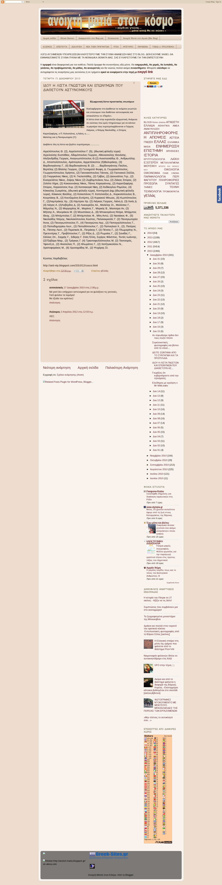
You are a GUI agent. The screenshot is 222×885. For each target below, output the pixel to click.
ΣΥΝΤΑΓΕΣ (172, 183)
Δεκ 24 (157, 290)
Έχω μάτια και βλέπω (157, 523)
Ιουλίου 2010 (157, 474)
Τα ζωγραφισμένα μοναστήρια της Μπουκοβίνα (159, 618)
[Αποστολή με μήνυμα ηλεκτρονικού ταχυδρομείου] (75, 271)
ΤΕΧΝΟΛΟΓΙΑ (152, 191)
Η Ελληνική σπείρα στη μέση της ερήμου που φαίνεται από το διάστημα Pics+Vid (166, 645)
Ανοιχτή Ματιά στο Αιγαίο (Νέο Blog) (140, 38)
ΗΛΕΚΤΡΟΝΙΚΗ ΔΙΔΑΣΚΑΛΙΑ (154, 542)
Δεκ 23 (157, 295)
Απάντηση (54, 302)
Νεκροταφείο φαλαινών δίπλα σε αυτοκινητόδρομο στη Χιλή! (160, 657)
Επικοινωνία (113, 38)
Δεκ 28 (157, 272)
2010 (150, 251)
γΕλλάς (104, 271)
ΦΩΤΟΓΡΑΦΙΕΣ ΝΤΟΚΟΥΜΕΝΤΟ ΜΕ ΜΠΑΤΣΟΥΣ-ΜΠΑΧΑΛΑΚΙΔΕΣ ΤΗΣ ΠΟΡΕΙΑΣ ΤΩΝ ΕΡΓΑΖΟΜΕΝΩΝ (161, 705)
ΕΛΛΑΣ (160, 142)
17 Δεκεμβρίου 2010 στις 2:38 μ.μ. (81, 287)
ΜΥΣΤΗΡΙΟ (128, 46)
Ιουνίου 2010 (157, 478)
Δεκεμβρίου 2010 (159, 255)
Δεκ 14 (157, 391)
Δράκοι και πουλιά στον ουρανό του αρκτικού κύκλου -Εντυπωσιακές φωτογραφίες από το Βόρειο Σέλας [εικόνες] (161, 630)
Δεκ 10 (157, 409)
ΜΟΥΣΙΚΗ (150, 166)
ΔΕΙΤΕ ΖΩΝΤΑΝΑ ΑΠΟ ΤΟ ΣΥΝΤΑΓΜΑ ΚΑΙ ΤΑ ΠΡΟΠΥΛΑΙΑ (165, 355)
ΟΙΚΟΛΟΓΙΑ (171, 169)
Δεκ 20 (157, 308)
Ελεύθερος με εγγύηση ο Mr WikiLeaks (165, 384)
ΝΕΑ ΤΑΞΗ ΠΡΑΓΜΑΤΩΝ (97, 46)
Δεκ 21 (157, 304)
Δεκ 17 (157, 322)
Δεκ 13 (157, 396)
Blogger (129, 875)
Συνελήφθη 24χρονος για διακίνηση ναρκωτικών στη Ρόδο (159, 497)
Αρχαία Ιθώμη (153, 567)
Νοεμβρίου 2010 (158, 455)
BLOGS (148, 122)
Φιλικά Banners (67, 38)
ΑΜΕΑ (176, 125)
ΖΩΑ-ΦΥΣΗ (77, 46)
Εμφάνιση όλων (173, 583)
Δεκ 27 (157, 277)
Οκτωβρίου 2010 (159, 460)
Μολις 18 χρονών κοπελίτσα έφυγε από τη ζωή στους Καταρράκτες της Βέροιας (160, 512)
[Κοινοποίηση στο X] (80, 271)
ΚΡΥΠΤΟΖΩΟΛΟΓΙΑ (154, 159)
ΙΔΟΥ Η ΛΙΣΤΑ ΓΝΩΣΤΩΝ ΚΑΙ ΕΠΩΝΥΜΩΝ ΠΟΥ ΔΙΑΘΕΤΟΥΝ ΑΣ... (165, 365)
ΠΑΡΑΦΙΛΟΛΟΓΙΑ (155, 176)
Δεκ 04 (157, 436)
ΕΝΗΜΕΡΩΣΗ (167, 146)
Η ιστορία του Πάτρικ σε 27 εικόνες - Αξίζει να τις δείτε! (158, 599)
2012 (150, 242)
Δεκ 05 (157, 432)
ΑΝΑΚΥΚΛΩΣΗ (151, 129)
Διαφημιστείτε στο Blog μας (90, 38)
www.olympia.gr (154, 507)
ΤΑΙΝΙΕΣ (148, 187)
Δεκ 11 (156, 405)
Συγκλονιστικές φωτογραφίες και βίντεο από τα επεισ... (165, 345)
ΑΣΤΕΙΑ (174, 137)
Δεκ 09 (157, 414)
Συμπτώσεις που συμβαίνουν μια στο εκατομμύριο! (161, 608)
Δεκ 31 (157, 259)
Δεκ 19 (157, 313)
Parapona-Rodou (155, 491)
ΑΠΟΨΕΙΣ (158, 137)
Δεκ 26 (157, 281)
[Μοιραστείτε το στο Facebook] (82, 271)
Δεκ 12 (157, 400)
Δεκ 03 (157, 441)
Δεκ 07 (157, 423)
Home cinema (158, 122)
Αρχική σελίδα (49, 38)
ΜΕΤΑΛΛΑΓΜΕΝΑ (170, 162)
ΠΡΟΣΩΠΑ (150, 183)
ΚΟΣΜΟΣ (47, 46)
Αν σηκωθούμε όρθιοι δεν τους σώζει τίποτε (165, 336)
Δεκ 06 (157, 427)
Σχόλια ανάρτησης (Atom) (70, 375)
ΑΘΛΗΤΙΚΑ (164, 125)
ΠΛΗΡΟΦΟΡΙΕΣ (169, 180)
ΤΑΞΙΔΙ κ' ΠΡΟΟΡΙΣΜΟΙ (163, 46)
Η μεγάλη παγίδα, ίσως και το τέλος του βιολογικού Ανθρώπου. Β (161, 573)
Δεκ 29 (157, 268)
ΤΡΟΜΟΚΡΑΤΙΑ (171, 191)
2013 (150, 237)
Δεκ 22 (157, 299)
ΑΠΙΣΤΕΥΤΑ (61, 46)
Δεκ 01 (157, 450)
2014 (150, 233)
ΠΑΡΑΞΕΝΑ (143, 46)
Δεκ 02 (157, 445)
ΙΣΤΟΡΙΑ (151, 155)
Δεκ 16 (157, 326)
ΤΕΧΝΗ (174, 187)
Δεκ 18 (157, 317)
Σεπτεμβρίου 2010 (159, 465)
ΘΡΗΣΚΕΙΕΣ (172, 151)
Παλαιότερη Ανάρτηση (121, 367)
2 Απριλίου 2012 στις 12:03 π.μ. (77, 312)
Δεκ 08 (157, 418)
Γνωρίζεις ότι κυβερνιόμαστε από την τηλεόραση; (165, 375)
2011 (150, 246)
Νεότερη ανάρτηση (57, 367)
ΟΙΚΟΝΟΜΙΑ (152, 173)
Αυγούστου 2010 (159, 469)
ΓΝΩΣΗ (148, 142)
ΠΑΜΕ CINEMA (171, 173)
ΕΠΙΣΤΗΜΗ (153, 151)
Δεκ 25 (157, 286)
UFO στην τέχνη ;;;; (165, 665)
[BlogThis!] (77, 271)
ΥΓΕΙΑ (116, 46)
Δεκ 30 (157, 263)
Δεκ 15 (157, 331)
